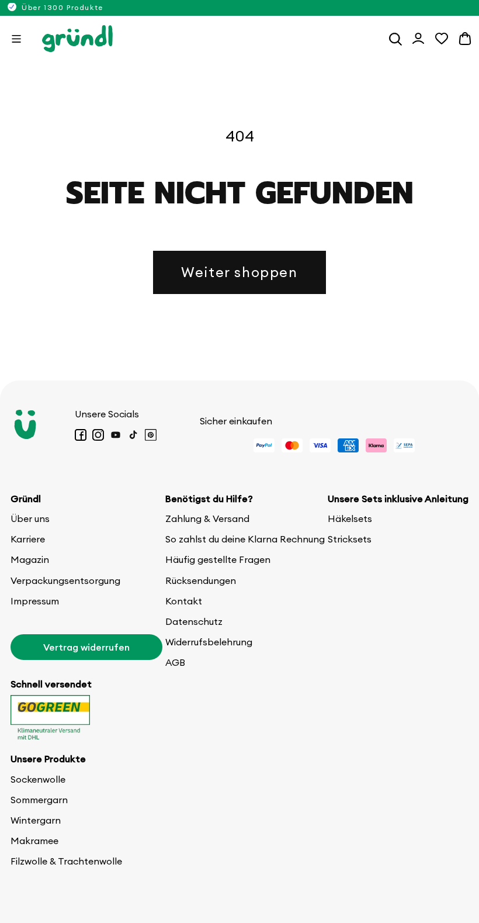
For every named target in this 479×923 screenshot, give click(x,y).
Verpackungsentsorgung (65, 580)
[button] (16, 38)
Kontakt (183, 601)
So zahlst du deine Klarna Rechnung (245, 539)
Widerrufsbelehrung (208, 642)
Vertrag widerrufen (86, 647)
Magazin (30, 559)
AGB (175, 662)
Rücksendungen (200, 580)
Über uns (30, 518)
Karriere (28, 539)
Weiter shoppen (239, 272)
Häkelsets (350, 518)
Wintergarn (36, 820)
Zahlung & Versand (207, 518)
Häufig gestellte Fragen (217, 559)
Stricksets (350, 539)
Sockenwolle (38, 779)
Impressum (35, 601)
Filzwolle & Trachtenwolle (66, 861)
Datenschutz (194, 621)
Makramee (34, 840)
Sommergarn (39, 800)
